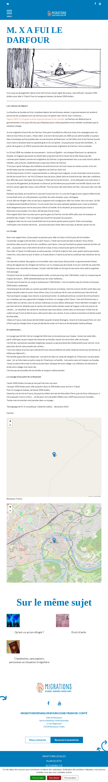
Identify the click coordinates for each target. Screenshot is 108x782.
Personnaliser (70, 778)
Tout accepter (38, 778)
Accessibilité (54, 765)
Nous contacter (37, 739)
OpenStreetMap (97, 496)
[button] (54, 454)
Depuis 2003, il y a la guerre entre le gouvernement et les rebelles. (36, 119)
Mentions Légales (54, 756)
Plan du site (54, 761)
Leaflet (90, 496)
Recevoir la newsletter (67, 739)
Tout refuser (54, 778)
